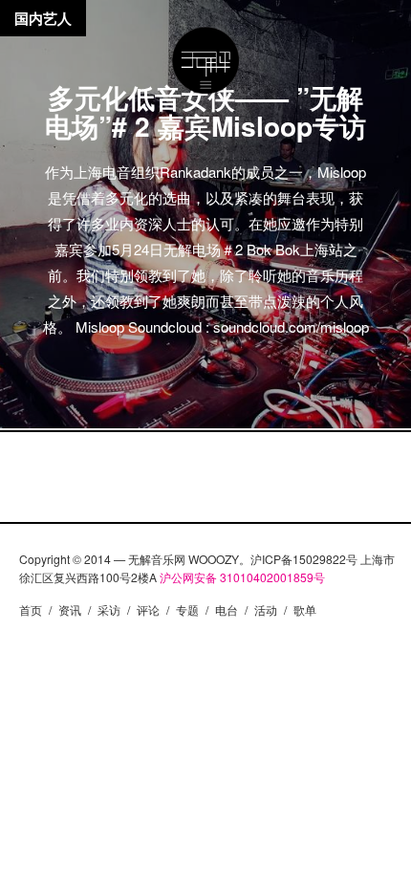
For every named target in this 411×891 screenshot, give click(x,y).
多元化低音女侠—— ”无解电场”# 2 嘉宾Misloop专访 (205, 111)
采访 (108, 609)
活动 (265, 609)
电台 (226, 609)
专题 (187, 609)
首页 (30, 609)
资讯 (69, 609)
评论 (148, 609)
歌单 (304, 609)
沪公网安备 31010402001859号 (242, 577)
